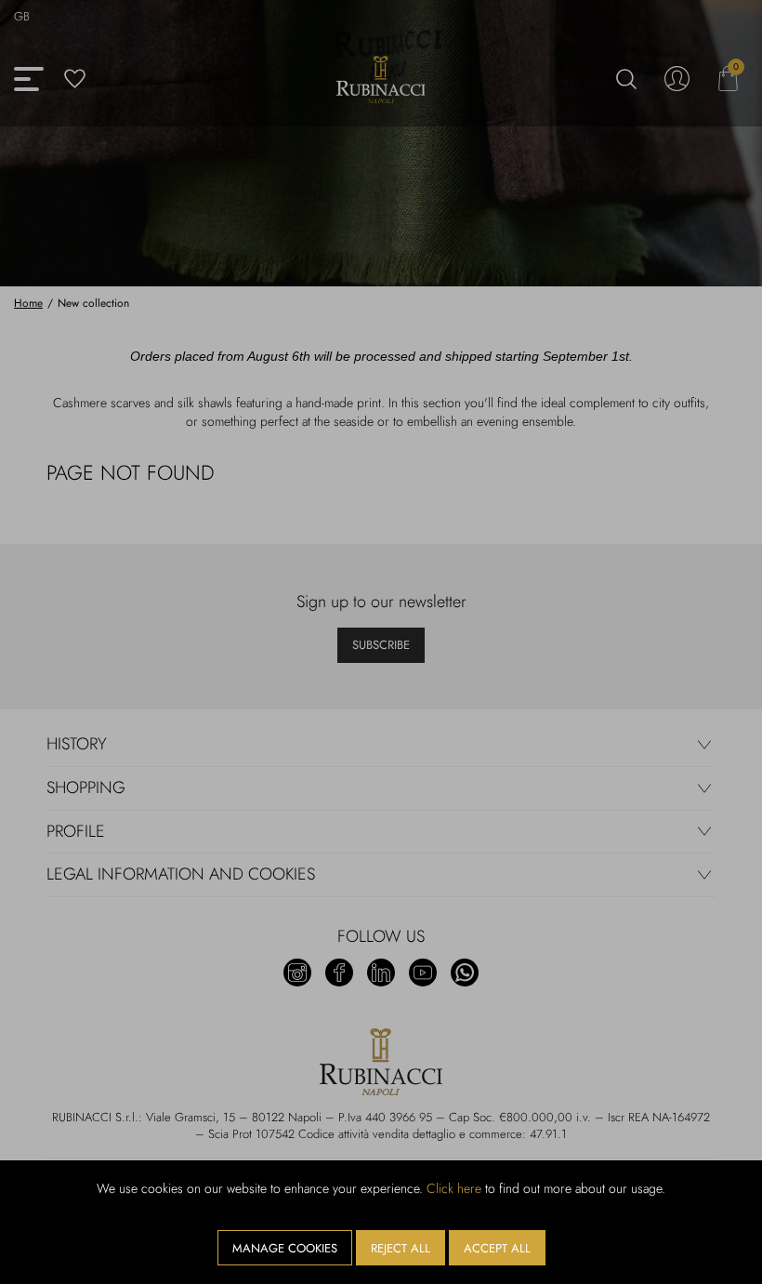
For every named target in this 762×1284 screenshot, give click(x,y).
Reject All (400, 1248)
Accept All (497, 1248)
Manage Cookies (284, 1248)
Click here (454, 1188)
